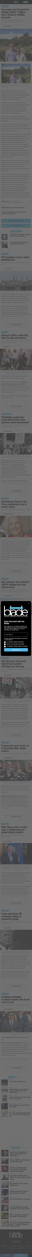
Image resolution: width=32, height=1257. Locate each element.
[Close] (29, 603)
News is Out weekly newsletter (15, 644)
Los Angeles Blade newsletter (15, 642)
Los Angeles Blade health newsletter (17, 646)
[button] (16, 642)
